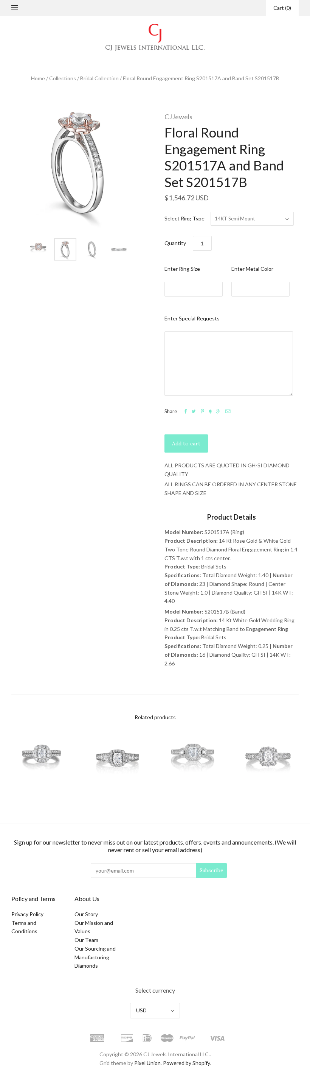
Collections (62, 78)
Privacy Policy (27, 914)
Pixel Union (147, 1063)
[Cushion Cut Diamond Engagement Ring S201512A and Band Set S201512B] (117, 758)
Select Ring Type (184, 218)
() (282, 8)
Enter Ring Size (182, 268)
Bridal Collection (99, 78)
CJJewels (178, 116)
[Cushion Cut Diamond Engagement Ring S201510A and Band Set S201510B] (41, 758)
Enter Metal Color (252, 268)
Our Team (86, 940)
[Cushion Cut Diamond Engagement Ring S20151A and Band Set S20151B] (268, 758)
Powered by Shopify (186, 1063)
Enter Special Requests (192, 318)
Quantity (175, 243)
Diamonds (86, 965)
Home (38, 78)
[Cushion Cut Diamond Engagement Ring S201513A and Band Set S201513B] (193, 758)
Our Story (86, 914)
